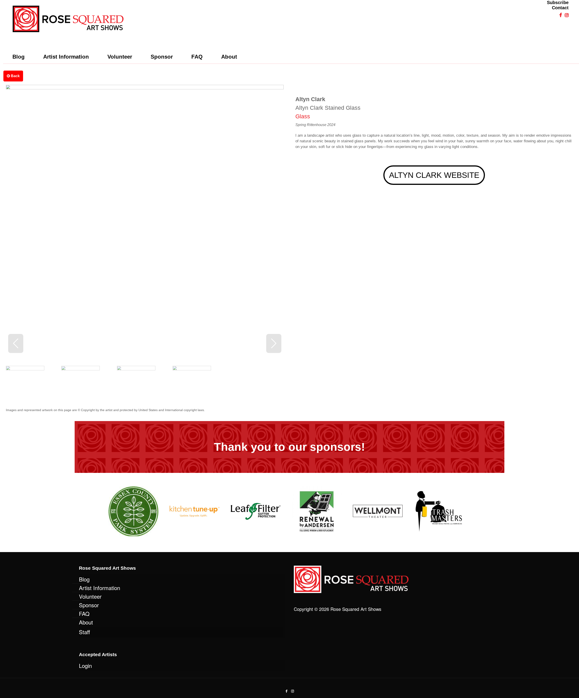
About (86, 622)
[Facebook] (286, 690)
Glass (302, 116)
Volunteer (90, 596)
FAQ (84, 613)
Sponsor (89, 605)
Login (85, 665)
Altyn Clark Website (434, 175)
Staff (84, 632)
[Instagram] (292, 690)
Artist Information (99, 588)
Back (15, 76)
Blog (84, 579)
